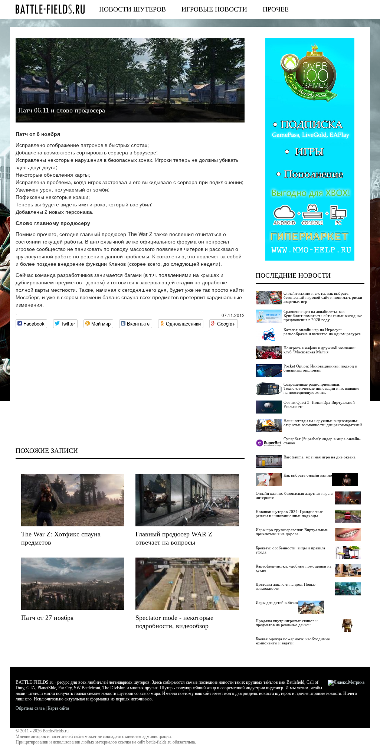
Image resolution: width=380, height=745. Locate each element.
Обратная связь (30, 708)
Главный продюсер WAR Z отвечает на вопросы (173, 538)
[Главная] (50, 9)
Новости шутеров (132, 9)
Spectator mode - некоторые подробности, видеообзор (174, 622)
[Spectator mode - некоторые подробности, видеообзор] (187, 584)
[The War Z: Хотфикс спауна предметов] (72, 500)
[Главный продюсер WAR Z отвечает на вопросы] (187, 500)
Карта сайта (58, 708)
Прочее (276, 9)
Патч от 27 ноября (47, 617)
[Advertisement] (130, 388)
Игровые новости (214, 9)
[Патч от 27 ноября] (72, 584)
